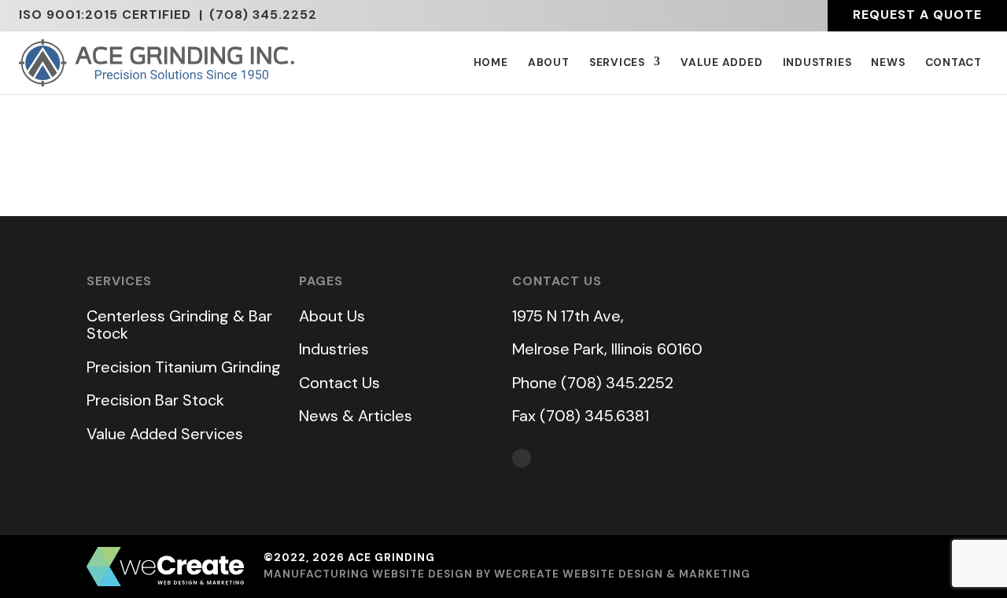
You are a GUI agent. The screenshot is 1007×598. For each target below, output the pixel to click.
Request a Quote (917, 14)
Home (491, 62)
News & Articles (355, 415)
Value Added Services (165, 434)
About (549, 62)
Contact (953, 62)
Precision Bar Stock (155, 400)
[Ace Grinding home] (156, 62)
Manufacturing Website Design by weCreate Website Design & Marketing (507, 574)
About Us (332, 316)
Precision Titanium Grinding (184, 367)
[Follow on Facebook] (521, 458)
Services (617, 62)
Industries (817, 62)
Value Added (722, 62)
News (888, 62)
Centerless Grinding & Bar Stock (179, 325)
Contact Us (339, 382)
